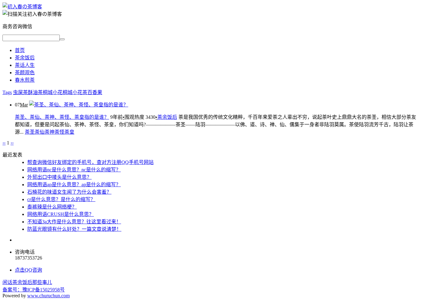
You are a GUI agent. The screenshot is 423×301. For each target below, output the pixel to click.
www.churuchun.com (48, 295)
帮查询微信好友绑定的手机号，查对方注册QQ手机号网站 (90, 162)
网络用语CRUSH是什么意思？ (60, 214)
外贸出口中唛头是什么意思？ (59, 177)
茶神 (50, 132)
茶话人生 (25, 65)
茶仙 (40, 132)
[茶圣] (22, 6)
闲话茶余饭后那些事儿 (27, 282)
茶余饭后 (25, 57)
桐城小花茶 (75, 92)
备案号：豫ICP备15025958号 (33, 289)
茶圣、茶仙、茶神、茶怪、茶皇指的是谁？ (62, 117)
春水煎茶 (25, 80)
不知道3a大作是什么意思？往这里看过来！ (74, 221)
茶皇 (69, 132)
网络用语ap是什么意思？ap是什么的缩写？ (74, 184)
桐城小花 (53, 92)
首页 (20, 50)
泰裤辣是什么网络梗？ (52, 206)
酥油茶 (35, 92)
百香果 (94, 92)
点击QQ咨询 (28, 270)
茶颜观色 (25, 72)
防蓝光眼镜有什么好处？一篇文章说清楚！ (74, 229)
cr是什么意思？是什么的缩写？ (61, 199)
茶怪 (59, 132)
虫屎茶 (20, 92)
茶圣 (30, 132)
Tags (7, 92)
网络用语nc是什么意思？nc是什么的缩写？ (74, 169)
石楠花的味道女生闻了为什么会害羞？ (69, 192)
